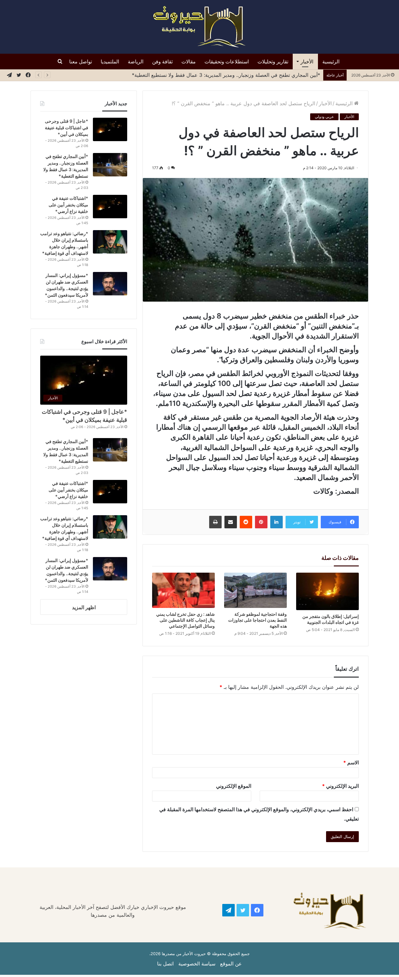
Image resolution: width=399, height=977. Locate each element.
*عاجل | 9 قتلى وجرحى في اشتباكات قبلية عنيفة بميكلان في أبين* (66, 127)
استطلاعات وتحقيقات (226, 61)
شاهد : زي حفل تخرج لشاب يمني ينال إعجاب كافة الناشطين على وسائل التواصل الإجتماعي (185, 620)
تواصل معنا (80, 61)
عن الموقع (231, 963)
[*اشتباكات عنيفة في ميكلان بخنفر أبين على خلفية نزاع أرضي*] (110, 206)
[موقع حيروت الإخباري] (199, 27)
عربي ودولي (324, 116)
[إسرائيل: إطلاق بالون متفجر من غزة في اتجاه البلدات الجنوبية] (327, 591)
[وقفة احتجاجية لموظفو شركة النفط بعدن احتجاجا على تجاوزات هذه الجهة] (255, 590)
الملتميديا (110, 61)
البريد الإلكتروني (340, 786)
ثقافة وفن (162, 61)
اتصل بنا (165, 963)
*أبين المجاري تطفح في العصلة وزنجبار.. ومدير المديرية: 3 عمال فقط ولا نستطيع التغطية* (226, 75)
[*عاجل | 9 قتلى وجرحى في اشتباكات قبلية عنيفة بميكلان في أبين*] (110, 129)
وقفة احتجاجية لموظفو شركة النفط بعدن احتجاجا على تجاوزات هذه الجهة (257, 620)
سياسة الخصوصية (196, 963)
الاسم (351, 762)
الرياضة (135, 61)
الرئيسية (330, 61)
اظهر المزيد (84, 607)
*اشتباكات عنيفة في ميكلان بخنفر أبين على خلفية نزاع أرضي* (68, 204)
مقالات (188, 61)
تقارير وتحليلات (272, 61)
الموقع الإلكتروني (233, 786)
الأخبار (306, 61)
